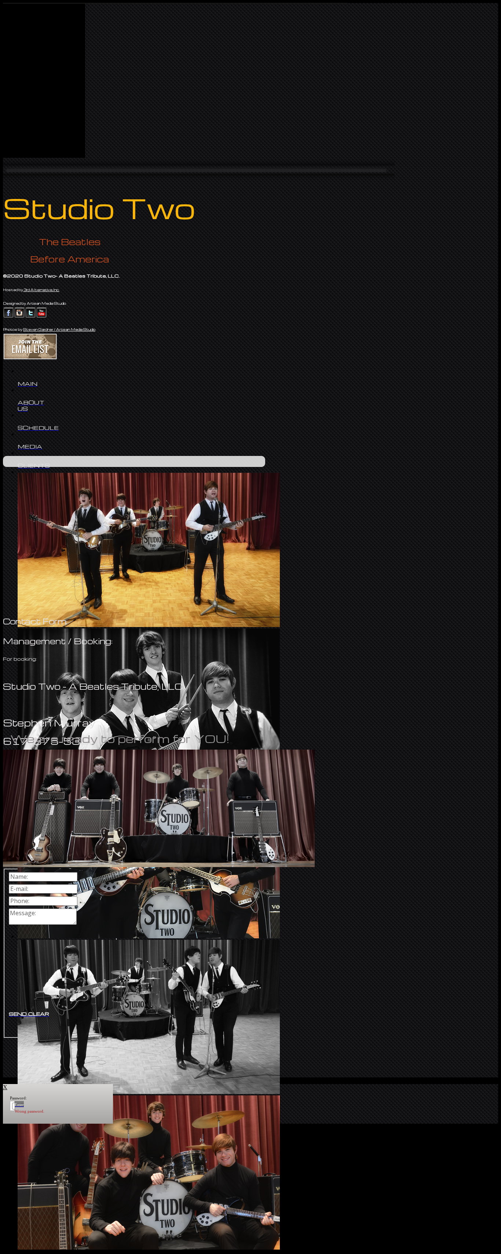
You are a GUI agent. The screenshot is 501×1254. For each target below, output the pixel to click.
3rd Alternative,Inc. (41, 290)
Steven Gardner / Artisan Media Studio (59, 329)
